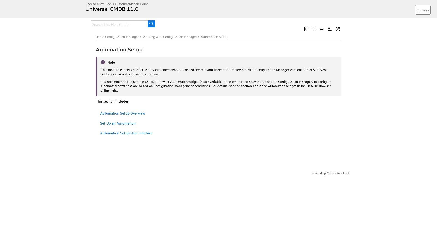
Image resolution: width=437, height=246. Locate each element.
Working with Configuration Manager (170, 36)
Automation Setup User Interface (126, 132)
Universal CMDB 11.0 (112, 8)
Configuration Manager (122, 36)
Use (98, 36)
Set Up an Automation (118, 123)
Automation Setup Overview (122, 112)
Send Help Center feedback (331, 173)
